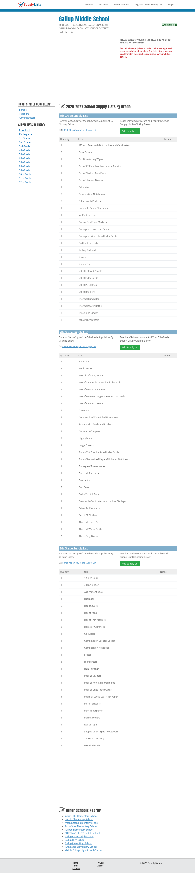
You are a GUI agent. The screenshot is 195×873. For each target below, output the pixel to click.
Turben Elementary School (79, 829)
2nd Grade (25, 142)
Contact (76, 868)
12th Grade (25, 182)
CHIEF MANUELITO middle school (82, 833)
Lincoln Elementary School (79, 819)
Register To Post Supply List (148, 4)
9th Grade (24, 170)
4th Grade (24, 150)
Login (171, 4)
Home (75, 862)
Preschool (24, 130)
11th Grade (25, 178)
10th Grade (25, 174)
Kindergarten (26, 134)
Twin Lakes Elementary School (81, 846)
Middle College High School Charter (84, 850)
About (100, 865)
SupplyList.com (156, 863)
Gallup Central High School (79, 836)
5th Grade (24, 154)
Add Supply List (130, 131)
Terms (76, 865)
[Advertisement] (36, 58)
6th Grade (24, 158)
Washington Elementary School (81, 822)
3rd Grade (24, 146)
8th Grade (24, 166)
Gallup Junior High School (78, 843)
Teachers (103, 4)
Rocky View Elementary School (81, 826)
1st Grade (24, 138)
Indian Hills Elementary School (81, 816)
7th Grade (24, 162)
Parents (89, 4)
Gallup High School (75, 839)
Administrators (121, 4)
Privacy (101, 862)
